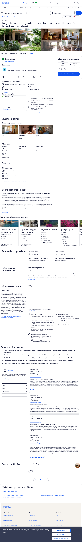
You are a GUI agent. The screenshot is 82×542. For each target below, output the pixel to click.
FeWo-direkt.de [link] (59, 520)
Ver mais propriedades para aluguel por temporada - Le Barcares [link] (11, 316)
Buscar (79, 13)
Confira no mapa (7, 109)
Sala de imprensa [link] (33, 520)
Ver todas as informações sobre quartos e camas (14, 181)
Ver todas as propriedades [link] (10, 17)
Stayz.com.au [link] (59, 525)
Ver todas (4, 92)
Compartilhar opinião (41, 480)
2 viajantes (64, 70)
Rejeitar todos (61, 534)
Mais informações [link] (6, 379)
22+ (78, 49)
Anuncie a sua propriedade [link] (8, 515)
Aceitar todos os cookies (61, 538)
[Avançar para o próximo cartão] (80, 233)
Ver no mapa (32, 310)
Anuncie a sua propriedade (46, 3)
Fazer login (77, 3)
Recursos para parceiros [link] (8, 523)
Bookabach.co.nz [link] (59, 523)
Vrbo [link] (57, 515)
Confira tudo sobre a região (34, 112)
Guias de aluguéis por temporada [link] (10, 525)
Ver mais (32, 389)
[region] (41, 534)
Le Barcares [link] (35, 7)
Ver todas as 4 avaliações (8, 61)
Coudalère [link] (41, 7)
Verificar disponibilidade (69, 74)
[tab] (10, 491)
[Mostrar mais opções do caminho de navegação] (2, 7)
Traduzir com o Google (35, 377)
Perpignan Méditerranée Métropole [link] (23, 7)
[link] (77, 16)
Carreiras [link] (31, 518)
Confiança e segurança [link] (7, 520)
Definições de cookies (61, 530)
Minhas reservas (66, 3)
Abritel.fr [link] (58, 518)
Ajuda (58, 3)
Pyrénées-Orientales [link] (9, 7)
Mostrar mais (5, 212)
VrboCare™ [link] (5, 518)
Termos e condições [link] (33, 523)
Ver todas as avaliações (37, 457)
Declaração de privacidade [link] (35, 525)
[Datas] (37, 13)
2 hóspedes (57, 13)
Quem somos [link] (32, 515)
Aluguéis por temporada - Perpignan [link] (12, 497)
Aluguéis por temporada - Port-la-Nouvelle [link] (13, 495)
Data (62, 65)
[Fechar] (79, 534)
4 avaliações (10, 370)
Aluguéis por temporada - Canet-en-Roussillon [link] (52, 495)
